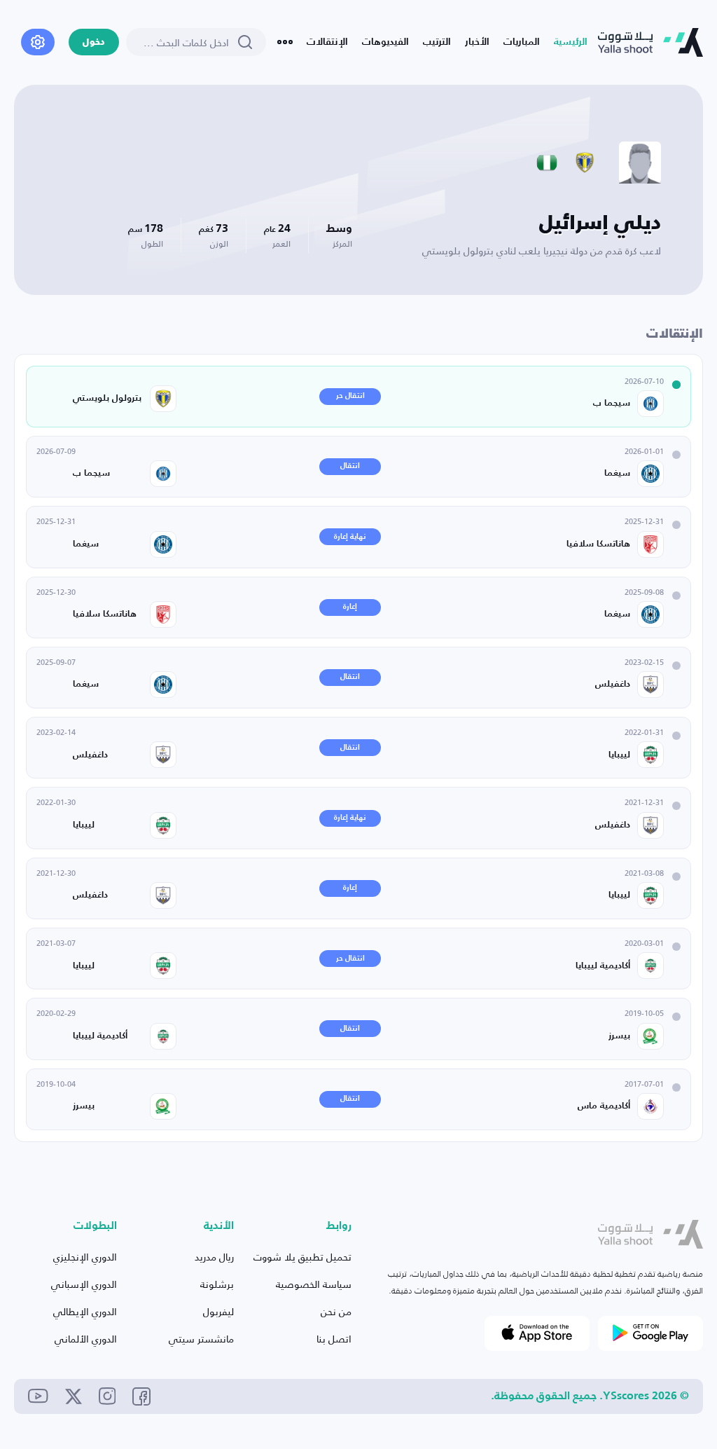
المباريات (521, 42)
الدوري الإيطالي (85, 1311)
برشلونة (217, 1284)
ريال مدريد (214, 1256)
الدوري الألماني (86, 1338)
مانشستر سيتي (201, 1338)
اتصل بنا (333, 1338)
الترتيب (437, 42)
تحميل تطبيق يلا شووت (302, 1256)
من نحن (336, 1311)
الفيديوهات (385, 42)
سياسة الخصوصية (313, 1284)
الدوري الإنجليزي (85, 1256)
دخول (94, 42)
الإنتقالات (327, 42)
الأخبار (477, 42)
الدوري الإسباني (84, 1284)
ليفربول (218, 1311)
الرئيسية (570, 42)
